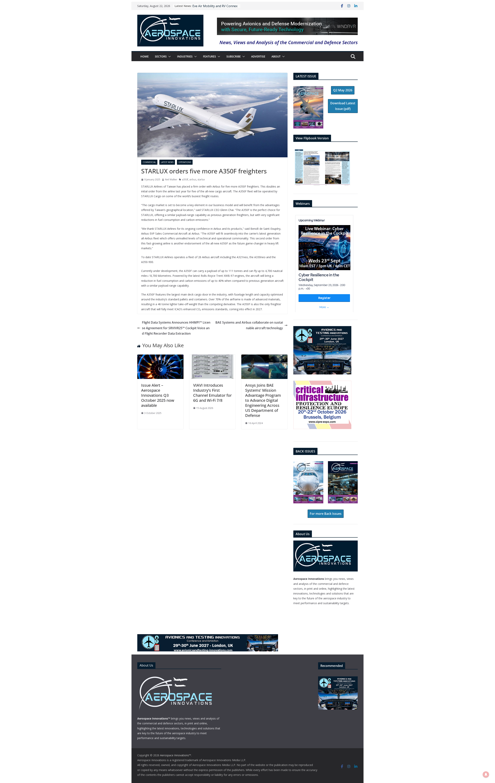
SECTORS (161, 56)
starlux (201, 179)
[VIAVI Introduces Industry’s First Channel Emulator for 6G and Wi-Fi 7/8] (212, 357)
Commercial (149, 162)
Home (144, 56)
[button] (169, 56)
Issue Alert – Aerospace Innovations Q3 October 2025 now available (157, 395)
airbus (192, 179)
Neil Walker (171, 179)
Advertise (258, 56)
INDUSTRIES (185, 56)
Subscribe (233, 56)
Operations (184, 162)
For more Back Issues (325, 513)
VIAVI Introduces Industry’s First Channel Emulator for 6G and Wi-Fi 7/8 (212, 393)
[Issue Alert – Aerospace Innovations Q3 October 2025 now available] (160, 357)
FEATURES (209, 56)
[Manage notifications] (486, 774)
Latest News (167, 162)
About (276, 56)
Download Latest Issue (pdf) (342, 106)
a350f (185, 179)
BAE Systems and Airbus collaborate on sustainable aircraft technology (249, 325)
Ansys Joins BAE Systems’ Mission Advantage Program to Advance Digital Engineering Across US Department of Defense (263, 400)
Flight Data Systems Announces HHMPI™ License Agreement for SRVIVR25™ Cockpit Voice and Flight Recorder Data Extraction (176, 328)
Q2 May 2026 (342, 90)
